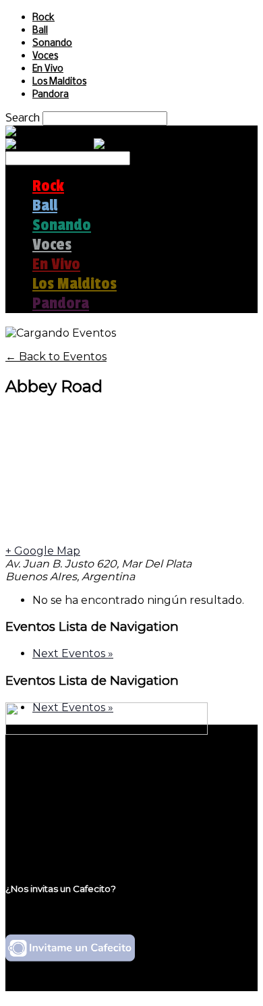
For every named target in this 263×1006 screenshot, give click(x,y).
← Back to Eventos (56, 356)
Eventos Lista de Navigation (92, 626)
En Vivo (47, 69)
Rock (43, 18)
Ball (40, 31)
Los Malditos (59, 82)
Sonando (52, 43)
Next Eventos (72, 653)
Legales (53, 799)
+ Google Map (42, 550)
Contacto (57, 825)
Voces (45, 56)
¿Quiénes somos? (78, 787)
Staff (45, 812)
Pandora (50, 95)
